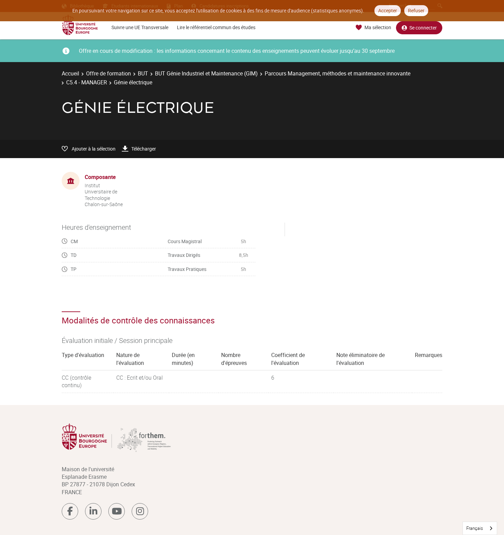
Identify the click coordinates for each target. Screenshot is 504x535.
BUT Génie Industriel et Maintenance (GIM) (206, 73)
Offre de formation (108, 73)
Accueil (70, 73)
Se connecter (423, 27)
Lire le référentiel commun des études (216, 27)
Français (474, 528)
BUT (143, 73)
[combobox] (480, 528)
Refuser (416, 10)
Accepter (387, 10)
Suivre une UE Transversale (139, 27)
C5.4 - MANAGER (86, 82)
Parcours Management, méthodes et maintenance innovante (337, 73)
